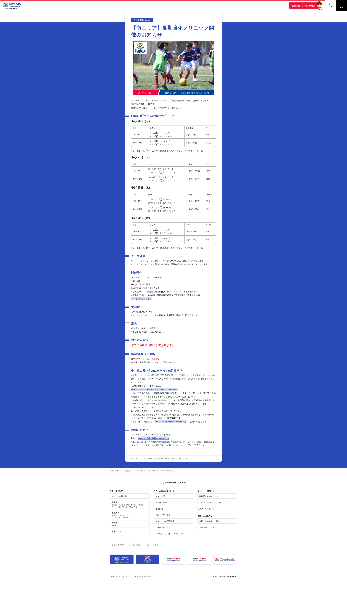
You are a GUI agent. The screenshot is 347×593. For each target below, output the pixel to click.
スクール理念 (161, 496)
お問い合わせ (136, 544)
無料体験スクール (206, 527)
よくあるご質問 (118, 544)
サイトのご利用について (120, 576)
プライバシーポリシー (142, 576)
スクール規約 (152, 544)
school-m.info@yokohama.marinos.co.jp (170, 421)
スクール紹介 (161, 502)
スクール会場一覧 (119, 496)
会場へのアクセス (163, 514)
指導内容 (159, 508)
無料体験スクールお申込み (303, 5)
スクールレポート (206, 508)
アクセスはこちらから (141, 298)
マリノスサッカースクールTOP (173, 482)
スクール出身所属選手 (164, 521)
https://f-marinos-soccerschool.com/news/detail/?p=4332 (154, 389)
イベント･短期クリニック (126, 470)
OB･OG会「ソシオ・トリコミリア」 (170, 533)
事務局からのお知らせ (208, 496)
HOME (111, 470)
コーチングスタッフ (164, 527)
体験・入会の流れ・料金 (209, 521)
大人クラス (116, 531)
